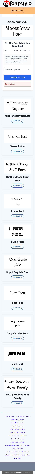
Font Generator (9, 416)
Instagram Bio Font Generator (18, 436)
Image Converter (17, 448)
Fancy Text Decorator (17, 439)
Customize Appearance (13, 70)
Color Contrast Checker (23, 416)
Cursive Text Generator (18, 442)
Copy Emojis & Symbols (17, 429)
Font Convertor (25, 445)
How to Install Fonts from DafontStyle (17, 452)
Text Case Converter (17, 426)
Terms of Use (17, 458)
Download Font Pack (17, 77)
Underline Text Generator (17, 432)
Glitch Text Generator (17, 423)
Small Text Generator (17, 419)
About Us (8, 455)
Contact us (16, 455)
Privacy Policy (25, 455)
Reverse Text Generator (12, 445)
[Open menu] (17, 15)
